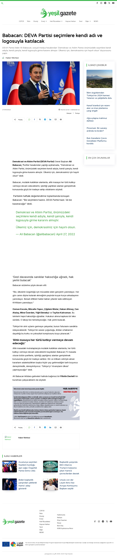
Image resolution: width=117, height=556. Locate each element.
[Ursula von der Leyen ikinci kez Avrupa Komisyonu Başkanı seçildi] (50, 484)
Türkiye (77, 113)
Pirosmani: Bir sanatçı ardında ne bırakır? (97, 129)
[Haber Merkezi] (3, 58)
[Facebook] (97, 3)
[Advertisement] (46, 141)
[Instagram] (101, 3)
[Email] (55, 119)
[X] (109, 3)
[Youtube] (113, 3)
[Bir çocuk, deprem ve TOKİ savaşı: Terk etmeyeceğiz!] (99, 79)
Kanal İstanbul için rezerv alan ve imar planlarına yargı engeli (98, 108)
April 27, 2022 (65, 234)
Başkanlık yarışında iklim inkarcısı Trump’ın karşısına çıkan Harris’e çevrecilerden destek (69, 468)
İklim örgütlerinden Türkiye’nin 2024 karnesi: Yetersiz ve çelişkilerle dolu (99, 95)
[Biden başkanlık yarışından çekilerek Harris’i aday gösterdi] (9, 484)
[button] (2, 3)
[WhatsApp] (29, 119)
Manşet (69, 113)
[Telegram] (105, 3)
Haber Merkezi (12, 58)
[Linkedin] (50, 119)
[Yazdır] (60, 119)
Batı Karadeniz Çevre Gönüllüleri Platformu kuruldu (97, 141)
